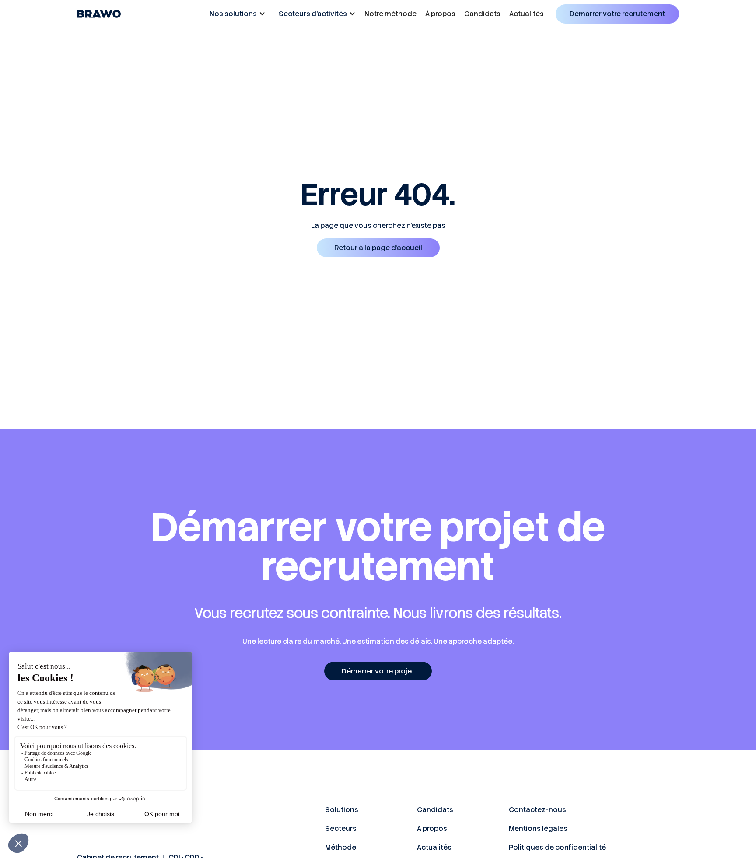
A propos (432, 828)
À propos (440, 13)
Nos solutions (233, 13)
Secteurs (341, 828)
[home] (99, 14)
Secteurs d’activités (313, 13)
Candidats (482, 13)
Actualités (526, 13)
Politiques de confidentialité (557, 847)
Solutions (341, 809)
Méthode (340, 847)
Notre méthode (390, 13)
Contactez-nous (537, 809)
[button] (235, 13)
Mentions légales (538, 828)
